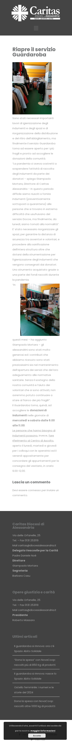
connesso (34, 490)
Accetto (37, 735)
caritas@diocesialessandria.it (37, 545)
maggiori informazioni (42, 730)
